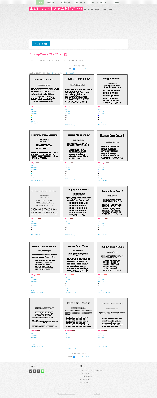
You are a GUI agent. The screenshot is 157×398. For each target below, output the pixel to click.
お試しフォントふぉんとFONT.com (56, 9)
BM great (101, 219)
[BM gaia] (44, 145)
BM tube (101, 331)
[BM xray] (112, 257)
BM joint (67, 107)
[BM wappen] (112, 145)
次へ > (87, 69)
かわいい (100, 177)
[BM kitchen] (78, 313)
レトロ (32, 179)
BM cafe (67, 219)
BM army (67, 163)
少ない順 (71, 73)
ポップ (32, 291)
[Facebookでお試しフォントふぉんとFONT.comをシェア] (34, 371)
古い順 (51, 73)
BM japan (34, 275)
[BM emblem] (44, 89)
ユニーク (33, 121)
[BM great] (112, 201)
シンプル (100, 123)
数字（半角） (34, 113)
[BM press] (44, 313)
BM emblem (34, 107)
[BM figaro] (78, 257)
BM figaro (68, 275)
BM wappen (102, 163)
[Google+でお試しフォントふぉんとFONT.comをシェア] (38, 371)
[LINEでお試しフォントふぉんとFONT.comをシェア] (42, 371)
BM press (34, 331)
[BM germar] (112, 89)
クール (66, 121)
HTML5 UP (97, 394)
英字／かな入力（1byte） (37, 123)
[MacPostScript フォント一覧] (32, 119)
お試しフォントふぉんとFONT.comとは (91, 371)
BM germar (101, 107)
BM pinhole (34, 219)
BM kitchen (68, 331)
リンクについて (84, 373)
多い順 (65, 73)
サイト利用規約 (84, 379)
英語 (32, 110)
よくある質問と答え (86, 376)
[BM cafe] (78, 201)
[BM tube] (112, 313)
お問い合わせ (84, 382)
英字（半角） (34, 111)
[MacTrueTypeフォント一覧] (32, 117)
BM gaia (33, 163)
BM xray (101, 275)
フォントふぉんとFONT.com (66, 394)
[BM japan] (44, 257)
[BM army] (78, 145)
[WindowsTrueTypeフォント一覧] (32, 115)
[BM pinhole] (44, 201)
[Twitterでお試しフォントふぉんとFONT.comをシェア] (30, 371)
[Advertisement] (78, 24)
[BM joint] (78, 89)
